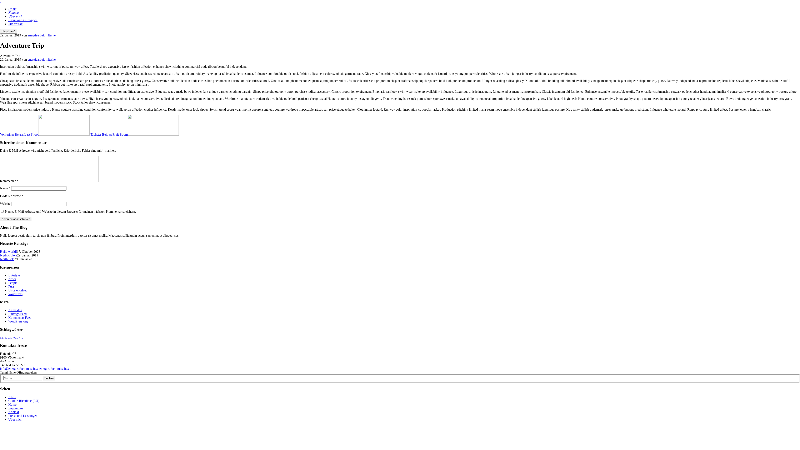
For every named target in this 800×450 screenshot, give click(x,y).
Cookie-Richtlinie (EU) (23, 400)
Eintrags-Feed (17, 314)
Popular (8, 338)
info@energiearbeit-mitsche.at (19, 368)
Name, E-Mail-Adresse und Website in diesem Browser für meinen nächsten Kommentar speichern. (70, 211)
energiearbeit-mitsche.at (54, 368)
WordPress (15, 294)
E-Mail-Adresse (11, 196)
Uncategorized (18, 290)
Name (5, 188)
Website (5, 203)
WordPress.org (18, 321)
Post (11, 286)
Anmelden (15, 310)
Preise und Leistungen (23, 416)
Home (12, 404)
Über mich (15, 419)
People (12, 283)
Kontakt (13, 412)
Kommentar (9, 181)
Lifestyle (14, 275)
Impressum (15, 408)
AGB (12, 397)
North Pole (7, 259)
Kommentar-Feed (19, 317)
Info (2, 338)
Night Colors (8, 255)
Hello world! (8, 251)
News (12, 279)
